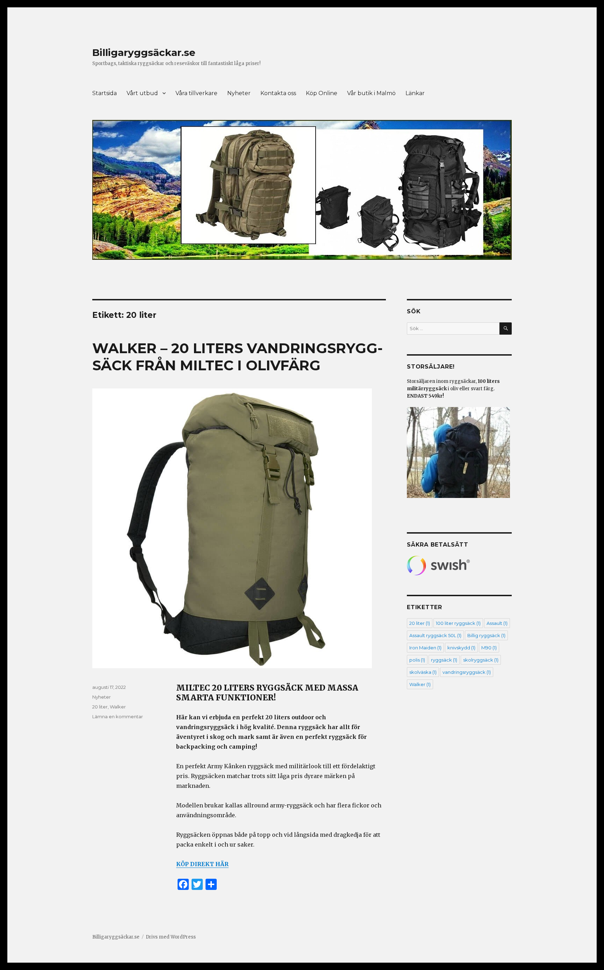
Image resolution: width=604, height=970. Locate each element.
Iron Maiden (425, 647)
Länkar (415, 93)
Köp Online (321, 93)
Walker (118, 706)
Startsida (104, 93)
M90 (489, 647)
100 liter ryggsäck (458, 623)
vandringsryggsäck (467, 672)
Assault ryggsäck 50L (435, 635)
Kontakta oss (278, 93)
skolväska (423, 672)
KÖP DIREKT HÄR (202, 864)
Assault (497, 623)
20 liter (100, 706)
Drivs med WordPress (171, 937)
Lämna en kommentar (117, 716)
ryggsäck (444, 660)
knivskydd (461, 647)
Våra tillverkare (196, 93)
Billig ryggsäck (486, 635)
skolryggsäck (480, 660)
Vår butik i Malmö (371, 93)
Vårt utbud (142, 93)
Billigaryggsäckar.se (143, 52)
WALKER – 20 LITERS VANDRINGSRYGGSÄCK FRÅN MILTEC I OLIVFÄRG (237, 357)
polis (417, 660)
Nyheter (239, 93)
